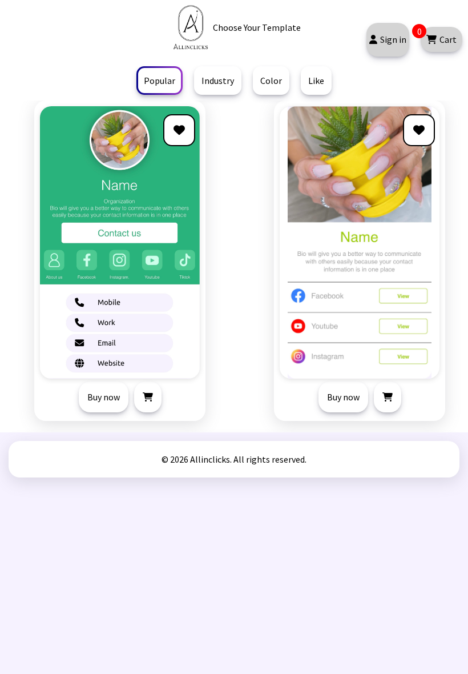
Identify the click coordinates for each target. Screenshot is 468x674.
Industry (217, 80)
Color (271, 80)
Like (316, 80)
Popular (159, 80)
